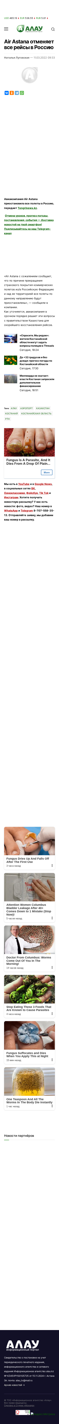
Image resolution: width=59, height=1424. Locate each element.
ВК (33, 488)
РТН (7, 419)
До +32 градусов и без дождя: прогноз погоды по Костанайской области (36, 361)
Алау (14, 408)
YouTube (24, 484)
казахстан (43, 408)
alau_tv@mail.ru (24, 1380)
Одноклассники (14, 493)
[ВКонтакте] (7, 93)
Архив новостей (13, 1385)
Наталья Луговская (16, 57)
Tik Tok (44, 493)
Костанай (11, 413)
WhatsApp (11, 510)
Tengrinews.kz (27, 208)
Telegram (27, 510)
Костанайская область (36, 413)
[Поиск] (53, 29)
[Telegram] (17, 93)
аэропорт (26, 408)
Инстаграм (11, 497)
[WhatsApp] (22, 93)
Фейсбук (32, 493)
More (47, 472)
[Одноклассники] (12, 93)
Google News (43, 484)
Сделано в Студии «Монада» (19, 1405)
